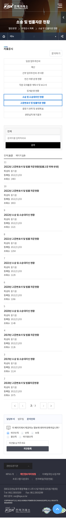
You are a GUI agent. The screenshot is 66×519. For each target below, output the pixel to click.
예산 (33, 67)
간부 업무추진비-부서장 (33, 73)
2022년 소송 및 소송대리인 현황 (19, 214)
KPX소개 (10, 474)
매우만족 (15, 432)
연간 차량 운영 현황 (33, 79)
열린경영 (12, 28)
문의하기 (56, 53)
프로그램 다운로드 (21, 479)
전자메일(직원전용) (44, 479)
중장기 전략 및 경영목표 (33, 108)
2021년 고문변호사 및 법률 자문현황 (21, 238)
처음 (15, 406)
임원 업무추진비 (33, 61)
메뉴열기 (59, 5)
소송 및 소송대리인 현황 (33, 97)
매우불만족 (28, 436)
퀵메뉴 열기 (63, 17)
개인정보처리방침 (28, 474)
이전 (22, 406)
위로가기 (57, 509)
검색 (33, 145)
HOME (4, 36)
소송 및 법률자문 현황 (48, 28)
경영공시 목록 (27, 28)
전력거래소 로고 (16, 6)
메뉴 (12, 36)
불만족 (14, 436)
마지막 (51, 406)
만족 (27, 432)
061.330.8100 (14, 492)
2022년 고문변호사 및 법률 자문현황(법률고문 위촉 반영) (31, 166)
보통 (37, 432)
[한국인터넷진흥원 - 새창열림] (46, 508)
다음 (43, 406)
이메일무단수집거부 (51, 474)
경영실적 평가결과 (33, 114)
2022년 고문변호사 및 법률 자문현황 (21, 190)
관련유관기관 (12, 466)
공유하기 (62, 36)
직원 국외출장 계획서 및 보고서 (33, 85)
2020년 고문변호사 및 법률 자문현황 (21, 286)
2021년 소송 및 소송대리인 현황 (19, 262)
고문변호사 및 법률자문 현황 (33, 103)
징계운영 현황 (33, 90)
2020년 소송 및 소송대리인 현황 (19, 311)
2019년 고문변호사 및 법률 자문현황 (21, 334)
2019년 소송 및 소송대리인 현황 (19, 359)
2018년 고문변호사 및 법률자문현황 (21, 383)
